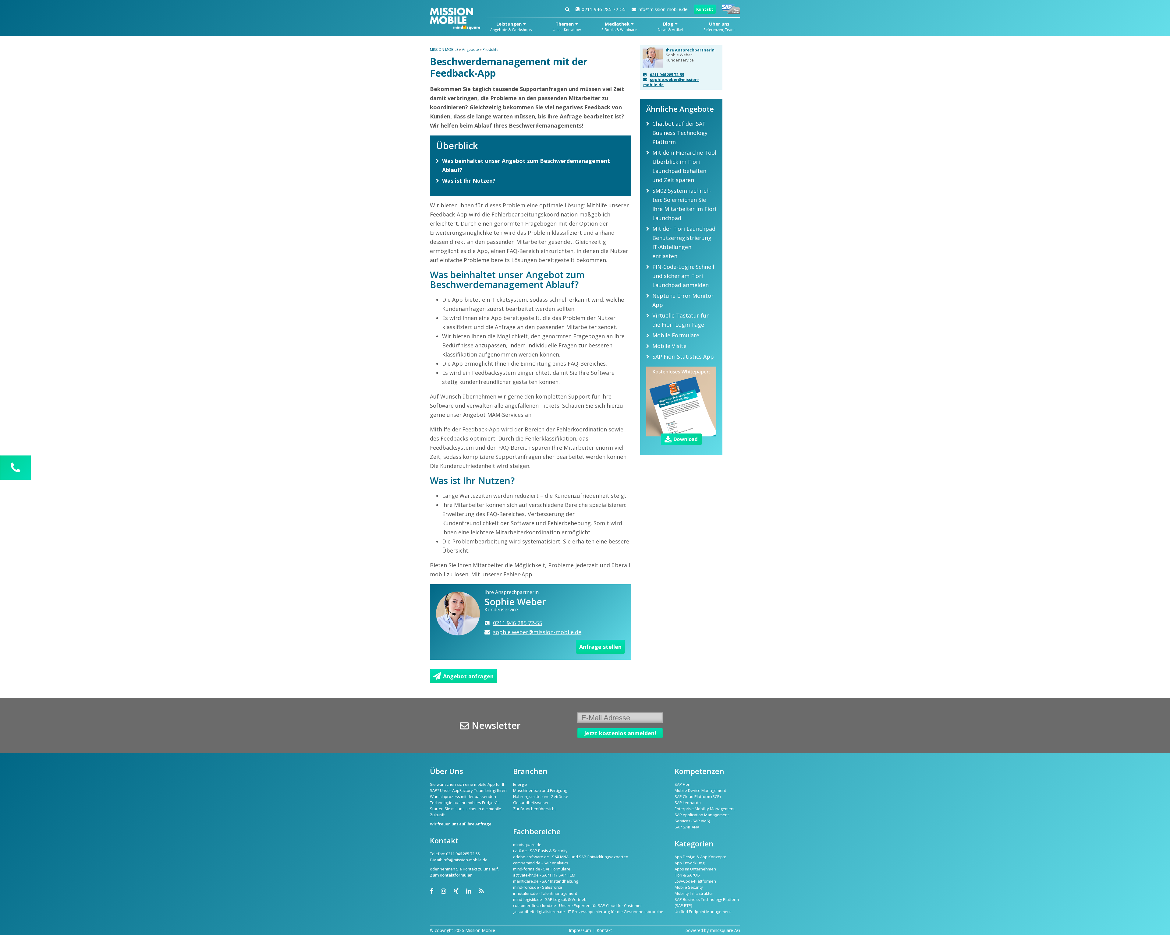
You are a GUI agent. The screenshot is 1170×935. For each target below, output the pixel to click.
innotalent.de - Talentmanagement (545, 893)
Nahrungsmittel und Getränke (540, 796)
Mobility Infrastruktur (694, 893)
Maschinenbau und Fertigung (540, 790)
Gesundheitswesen (531, 802)
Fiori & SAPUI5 (687, 875)
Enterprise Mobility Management (705, 808)
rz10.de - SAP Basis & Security (540, 850)
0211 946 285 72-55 (604, 9)
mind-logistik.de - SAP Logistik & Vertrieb (550, 899)
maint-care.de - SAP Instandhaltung (545, 881)
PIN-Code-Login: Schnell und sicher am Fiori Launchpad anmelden (683, 276)
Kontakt (704, 9)
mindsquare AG (725, 930)
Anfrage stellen (600, 646)
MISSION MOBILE (444, 49)
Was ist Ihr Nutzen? (468, 180)
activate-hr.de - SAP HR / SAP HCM (544, 875)
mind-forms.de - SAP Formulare (541, 869)
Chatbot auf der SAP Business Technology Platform (679, 133)
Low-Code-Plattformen (695, 881)
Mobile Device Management (700, 790)
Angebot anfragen (468, 676)
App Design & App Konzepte (700, 856)
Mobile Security (689, 887)
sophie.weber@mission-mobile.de (671, 82)
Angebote (470, 49)
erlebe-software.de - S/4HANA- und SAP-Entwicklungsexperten (570, 856)
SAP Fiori (682, 784)
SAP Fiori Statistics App (683, 356)
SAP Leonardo (688, 802)
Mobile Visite (669, 346)
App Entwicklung (689, 863)
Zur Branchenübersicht (534, 808)
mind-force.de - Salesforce (537, 887)
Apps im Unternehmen (695, 869)
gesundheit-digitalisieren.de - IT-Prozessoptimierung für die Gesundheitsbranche (588, 911)
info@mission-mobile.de (663, 9)
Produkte (490, 49)
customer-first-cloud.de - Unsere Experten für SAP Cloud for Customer (577, 905)
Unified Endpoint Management (703, 911)
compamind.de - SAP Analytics (540, 863)
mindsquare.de (527, 844)
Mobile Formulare (675, 335)
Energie (520, 784)
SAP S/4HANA (687, 827)
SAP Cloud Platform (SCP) (698, 796)
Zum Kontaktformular (451, 875)
